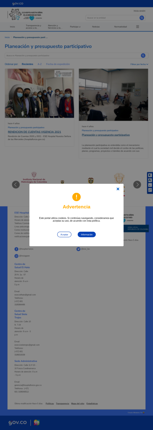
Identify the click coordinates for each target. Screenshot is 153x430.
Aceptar (64, 234)
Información (86, 234)
